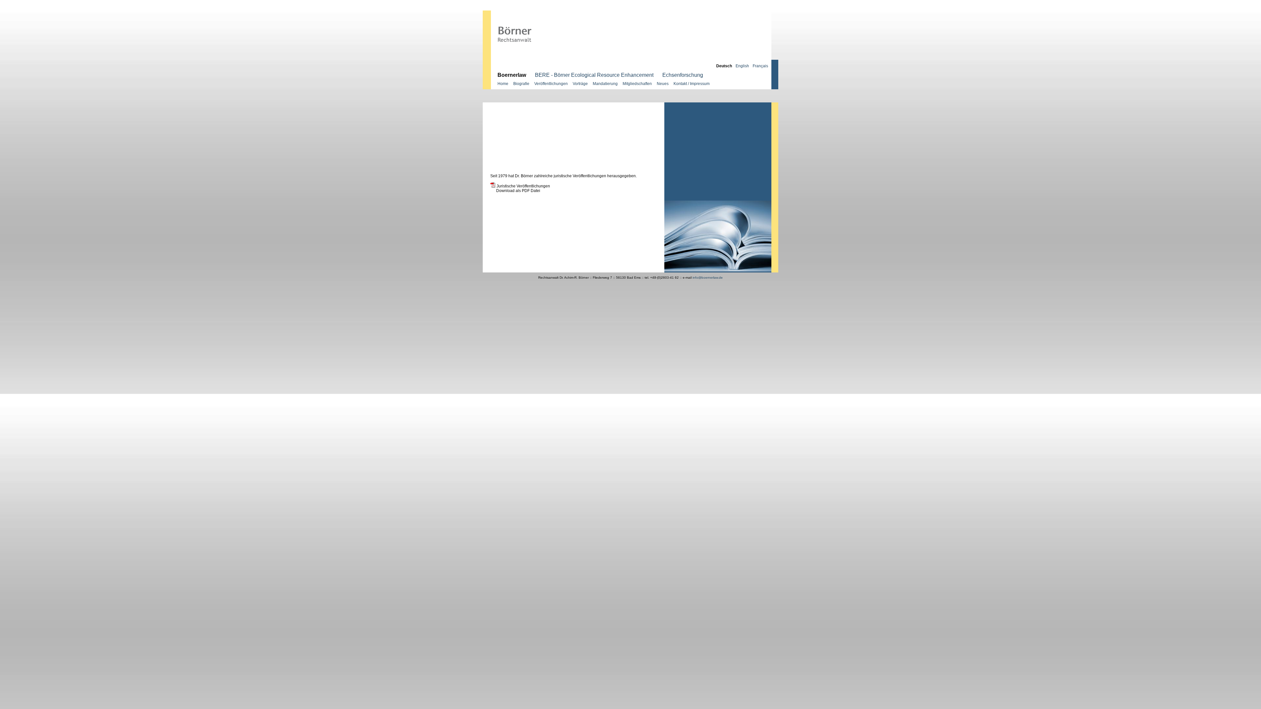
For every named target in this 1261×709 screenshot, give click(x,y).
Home (503, 83)
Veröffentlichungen (551, 83)
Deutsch (724, 66)
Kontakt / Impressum (692, 83)
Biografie (521, 83)
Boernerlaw (512, 75)
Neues (663, 83)
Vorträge (580, 83)
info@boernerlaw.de (707, 277)
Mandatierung (605, 83)
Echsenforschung (682, 75)
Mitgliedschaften (637, 83)
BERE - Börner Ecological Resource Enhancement (594, 75)
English (742, 66)
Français (760, 66)
